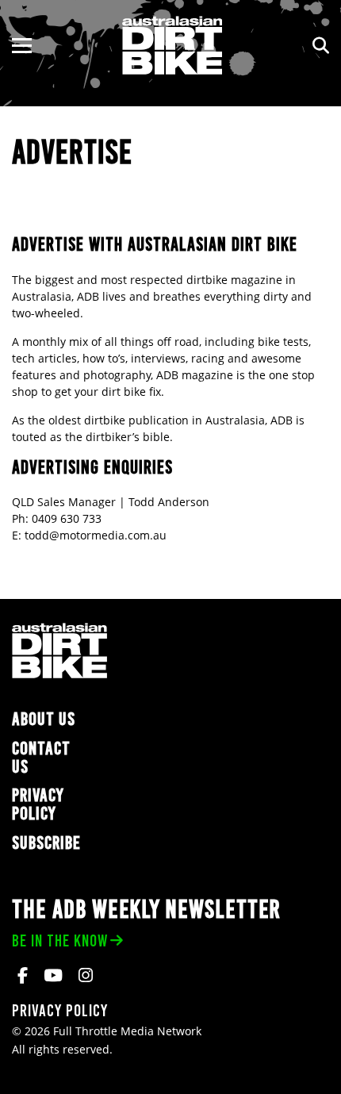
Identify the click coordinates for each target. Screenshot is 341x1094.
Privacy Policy (38, 804)
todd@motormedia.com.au (96, 535)
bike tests (283, 341)
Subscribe (46, 843)
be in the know (60, 940)
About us (43, 719)
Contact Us (41, 757)
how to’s (103, 358)
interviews (158, 358)
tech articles (44, 358)
